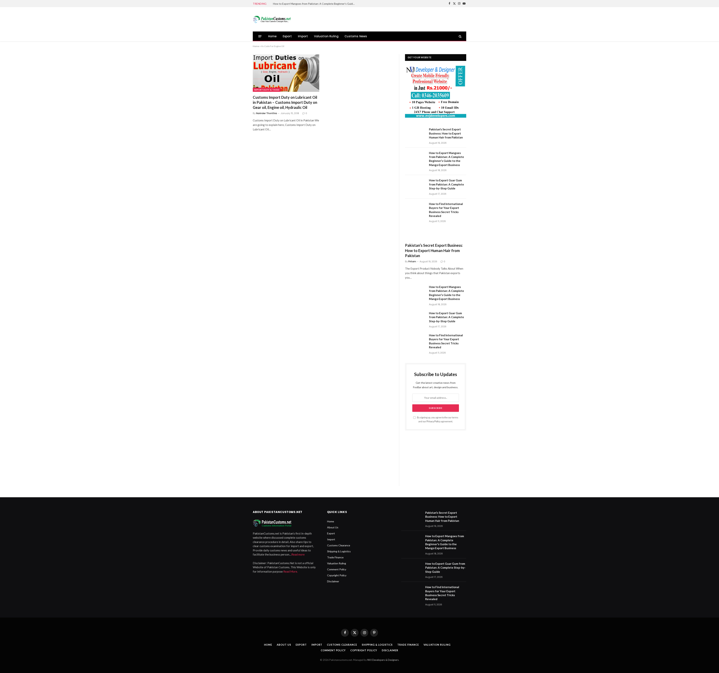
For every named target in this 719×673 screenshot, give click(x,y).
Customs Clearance (338, 545)
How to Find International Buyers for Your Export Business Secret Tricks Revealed (446, 210)
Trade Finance (335, 557)
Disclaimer (333, 581)
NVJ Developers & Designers (383, 659)
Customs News (356, 36)
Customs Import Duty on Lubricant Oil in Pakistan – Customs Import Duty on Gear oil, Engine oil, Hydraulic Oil (285, 102)
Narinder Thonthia (266, 113)
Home (272, 36)
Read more (298, 554)
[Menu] (260, 36)
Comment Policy (336, 569)
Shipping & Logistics (339, 551)
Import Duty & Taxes (266, 89)
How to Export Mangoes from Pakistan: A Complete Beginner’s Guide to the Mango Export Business (315, 3)
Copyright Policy (336, 575)
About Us (332, 527)
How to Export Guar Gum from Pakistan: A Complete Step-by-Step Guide (446, 184)
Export (287, 36)
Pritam (412, 261)
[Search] (460, 36)
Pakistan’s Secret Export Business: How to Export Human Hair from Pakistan (446, 133)
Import (303, 36)
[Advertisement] (398, 18)
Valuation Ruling (326, 36)
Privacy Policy (433, 421)
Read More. (290, 571)
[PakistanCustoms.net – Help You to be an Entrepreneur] (272, 19)
